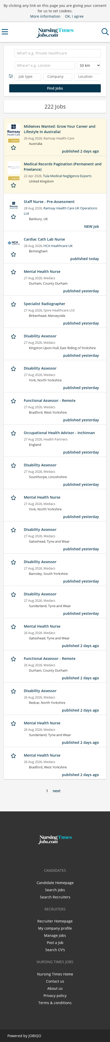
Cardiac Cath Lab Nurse (44, 239)
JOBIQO (34, 1035)
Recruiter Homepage (55, 921)
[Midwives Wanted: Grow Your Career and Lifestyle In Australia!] (13, 130)
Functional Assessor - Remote (49, 400)
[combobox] (58, 53)
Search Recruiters (55, 897)
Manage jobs (55, 935)
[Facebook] (47, 855)
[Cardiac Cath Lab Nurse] (13, 243)
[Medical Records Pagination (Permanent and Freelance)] (13, 167)
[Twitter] (56, 855)
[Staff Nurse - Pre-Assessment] (13, 205)
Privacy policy (55, 995)
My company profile (55, 928)
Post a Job (55, 942)
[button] (12, 76)
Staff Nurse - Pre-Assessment (49, 201)
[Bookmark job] (14, 147)
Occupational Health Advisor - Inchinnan (59, 432)
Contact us (55, 981)
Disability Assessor (40, 336)
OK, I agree (74, 16)
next (57, 790)
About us (55, 988)
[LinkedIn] (63, 855)
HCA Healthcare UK (58, 246)
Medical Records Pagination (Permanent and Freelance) (63, 167)
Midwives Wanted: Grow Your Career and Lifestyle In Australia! (59, 129)
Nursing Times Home (55, 974)
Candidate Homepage (55, 882)
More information (45, 16)
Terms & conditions (55, 1002)
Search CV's (55, 949)
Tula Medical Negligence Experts (67, 176)
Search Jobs (55, 889)
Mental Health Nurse (42, 271)
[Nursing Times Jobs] (54, 31)
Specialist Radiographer (44, 303)
